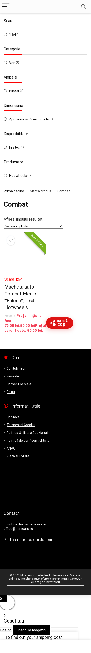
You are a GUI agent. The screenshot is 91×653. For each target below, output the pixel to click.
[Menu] (6, 6)
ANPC (11, 448)
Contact (13, 417)
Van (12, 63)
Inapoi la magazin (32, 630)
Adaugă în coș (60, 323)
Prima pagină (14, 191)
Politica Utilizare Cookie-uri (27, 433)
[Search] (83, 6)
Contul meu (16, 368)
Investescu (53, 582)
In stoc (14, 147)
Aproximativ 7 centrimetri (29, 119)
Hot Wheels (18, 176)
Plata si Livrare (18, 456)
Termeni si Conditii (21, 425)
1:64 (12, 35)
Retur (11, 392)
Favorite (13, 376)
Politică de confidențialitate (28, 440)
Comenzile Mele (19, 384)
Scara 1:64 (13, 279)
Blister (14, 91)
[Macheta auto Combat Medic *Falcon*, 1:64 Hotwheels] (24, 253)
